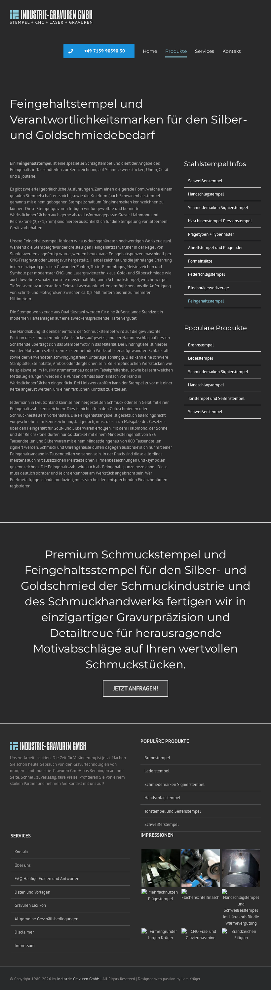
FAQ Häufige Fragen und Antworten (47, 878)
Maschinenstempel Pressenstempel (220, 221)
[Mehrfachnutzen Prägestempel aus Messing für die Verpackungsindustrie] (160, 892)
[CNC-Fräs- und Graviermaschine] (200, 931)
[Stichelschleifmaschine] (200, 852)
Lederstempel (200, 358)
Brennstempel (201, 345)
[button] (251, 51)
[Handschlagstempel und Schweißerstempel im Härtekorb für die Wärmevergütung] (241, 892)
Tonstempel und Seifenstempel (216, 398)
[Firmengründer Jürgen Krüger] (160, 931)
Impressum (25, 945)
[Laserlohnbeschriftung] (241, 852)
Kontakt (21, 852)
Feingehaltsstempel (206, 301)
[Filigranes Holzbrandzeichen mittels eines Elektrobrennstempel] (241, 931)
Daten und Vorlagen (32, 892)
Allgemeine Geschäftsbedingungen (46, 919)
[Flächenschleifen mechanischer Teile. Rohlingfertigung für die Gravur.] (200, 892)
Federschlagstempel (206, 274)
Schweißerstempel (205, 181)
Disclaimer (24, 932)
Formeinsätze (200, 261)
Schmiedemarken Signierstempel (218, 207)
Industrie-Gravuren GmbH (78, 978)
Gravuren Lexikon (30, 905)
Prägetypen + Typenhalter (211, 234)
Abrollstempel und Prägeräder (215, 247)
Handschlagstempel (206, 194)
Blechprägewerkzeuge (208, 288)
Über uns (22, 865)
